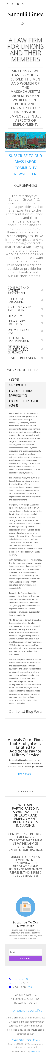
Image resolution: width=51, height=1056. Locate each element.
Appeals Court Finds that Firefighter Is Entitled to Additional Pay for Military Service (25, 747)
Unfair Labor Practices (18, 763)
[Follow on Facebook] (7, 4)
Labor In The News (24, 766)
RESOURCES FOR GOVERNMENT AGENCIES (23, 403)
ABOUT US (14, 380)
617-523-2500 (20, 979)
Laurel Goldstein (18, 760)
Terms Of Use (33, 1039)
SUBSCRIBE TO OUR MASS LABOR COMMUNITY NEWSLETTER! (25, 164)
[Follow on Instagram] (23, 4)
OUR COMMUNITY (17, 385)
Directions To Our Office (27, 1010)
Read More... (25, 774)
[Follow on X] (12, 4)
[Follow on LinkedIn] (18, 4)
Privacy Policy (18, 1039)
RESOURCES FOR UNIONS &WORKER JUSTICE (20, 393)
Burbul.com (35, 1051)
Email (30, 987)
